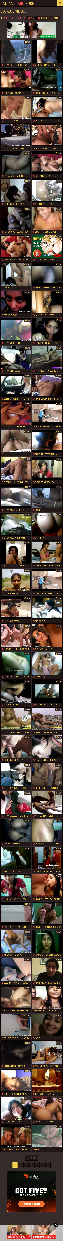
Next (31, 1158)
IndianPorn (18, 3)
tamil (55, 17)
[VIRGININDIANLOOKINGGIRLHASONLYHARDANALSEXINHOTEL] (15, 443)
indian (43, 17)
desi (32, 17)
